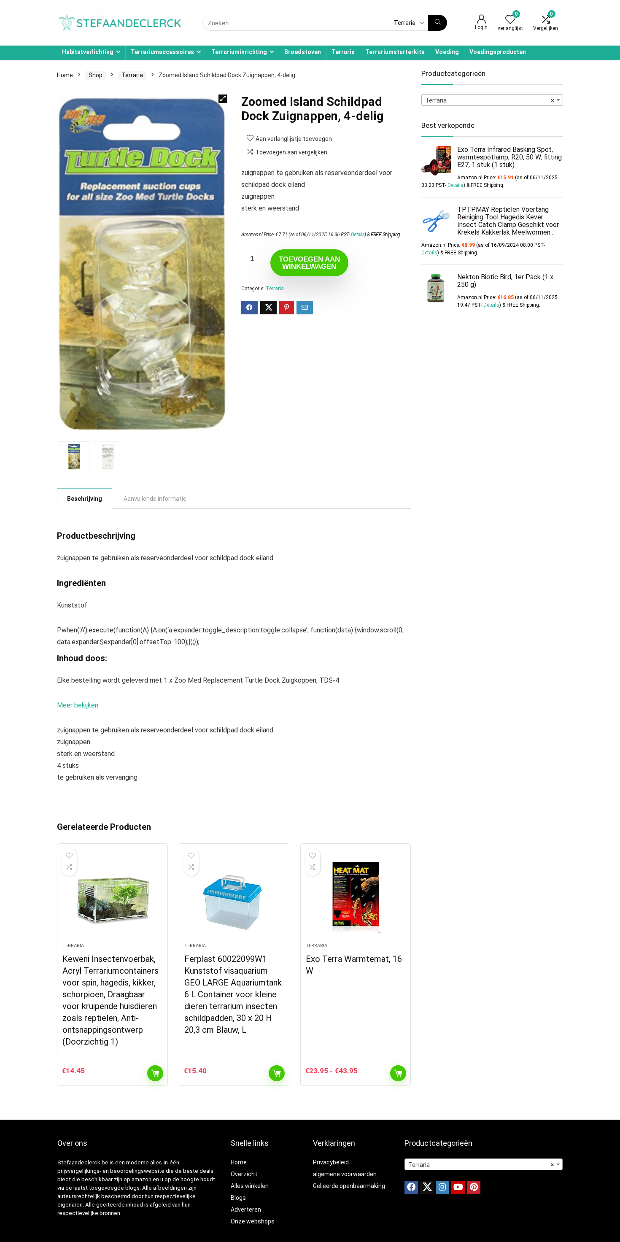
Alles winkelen (250, 1186)
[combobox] (492, 100)
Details (358, 235)
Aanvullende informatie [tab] (155, 498)
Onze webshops (253, 1221)
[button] (222, 98)
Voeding (447, 52)
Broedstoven (302, 52)
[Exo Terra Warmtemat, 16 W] (355, 897)
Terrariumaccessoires (162, 52)
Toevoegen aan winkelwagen (309, 262)
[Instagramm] (442, 1187)
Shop (95, 75)
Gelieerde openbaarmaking (349, 1186)
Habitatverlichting (87, 52)
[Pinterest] (473, 1187)
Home (65, 75)
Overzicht (244, 1174)
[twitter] (427, 1187)
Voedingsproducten (497, 52)
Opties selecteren (398, 1073)
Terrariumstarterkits (395, 52)
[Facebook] (411, 1187)
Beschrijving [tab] (84, 498)
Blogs (238, 1197)
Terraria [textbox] (489, 100)
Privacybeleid (331, 1162)
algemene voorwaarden (345, 1174)
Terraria (343, 52)
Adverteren (246, 1209)
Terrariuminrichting (239, 52)
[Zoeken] (437, 23)
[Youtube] (458, 1187)
